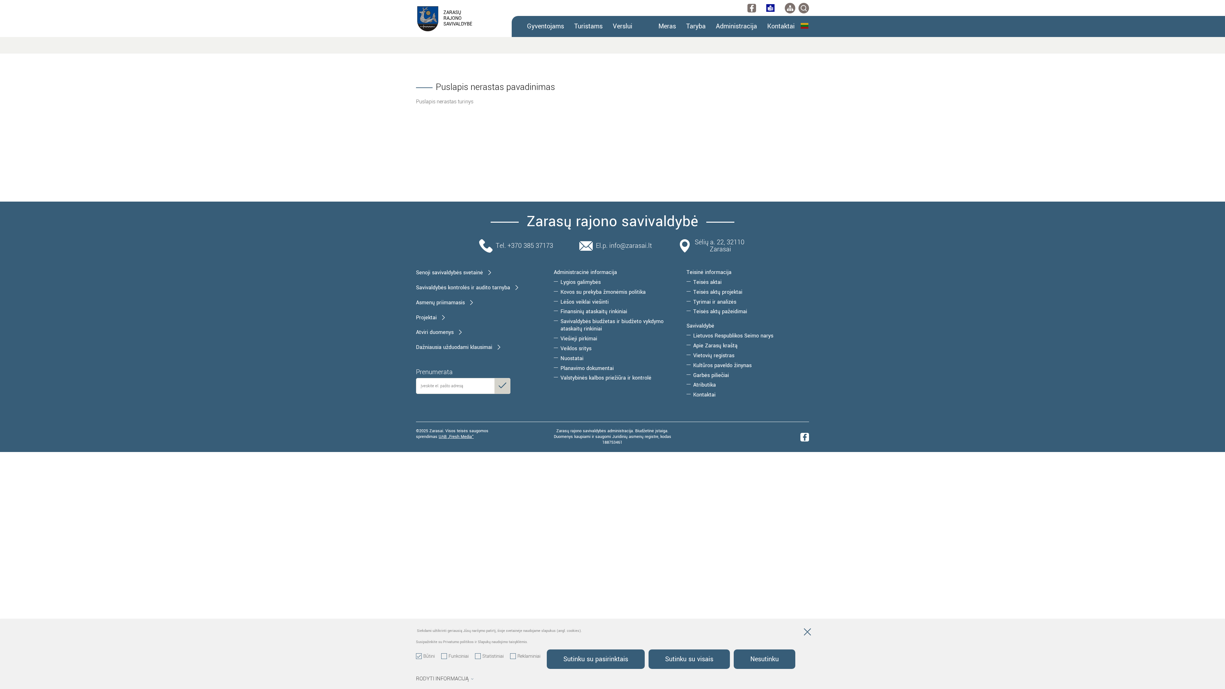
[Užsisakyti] (502, 386)
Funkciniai (459, 656)
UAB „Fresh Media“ (456, 437)
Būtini (429, 656)
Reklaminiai (528, 656)
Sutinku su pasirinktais (595, 659)
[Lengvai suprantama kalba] (770, 8)
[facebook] (751, 8)
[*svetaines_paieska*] (803, 8)
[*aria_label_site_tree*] (790, 8)
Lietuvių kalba (805, 26)
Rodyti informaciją (442, 678)
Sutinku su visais (689, 659)
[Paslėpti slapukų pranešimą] (807, 633)
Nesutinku (764, 659)
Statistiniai (493, 656)
